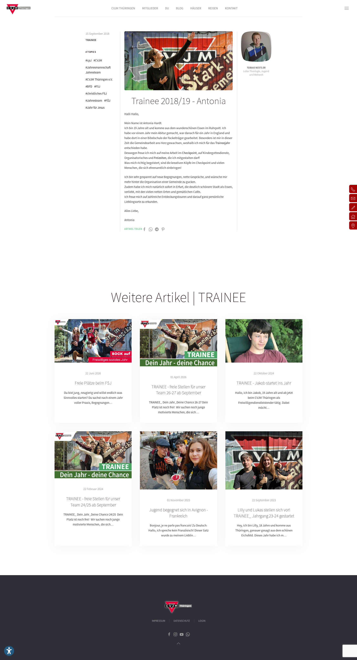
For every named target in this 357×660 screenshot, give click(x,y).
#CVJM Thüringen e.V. (99, 79)
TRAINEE (91, 40)
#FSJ (97, 86)
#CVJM (98, 60)
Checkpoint (189, 153)
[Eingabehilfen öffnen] (9, 651)
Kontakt (231, 8)
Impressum (158, 621)
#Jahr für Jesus (95, 107)
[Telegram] (157, 229)
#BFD (89, 86)
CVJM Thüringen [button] (123, 8)
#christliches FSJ (96, 93)
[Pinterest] (163, 229)
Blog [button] (179, 8)
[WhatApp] (151, 229)
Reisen (213, 8)
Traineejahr (222, 143)
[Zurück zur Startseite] (18, 8)
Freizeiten (160, 158)
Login (201, 621)
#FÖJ (107, 100)
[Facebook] (144, 229)
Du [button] (167, 8)
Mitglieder (150, 8)
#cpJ (89, 60)
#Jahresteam (94, 100)
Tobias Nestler (256, 67)
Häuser (195, 8)
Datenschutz (182, 621)
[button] (347, 8)
